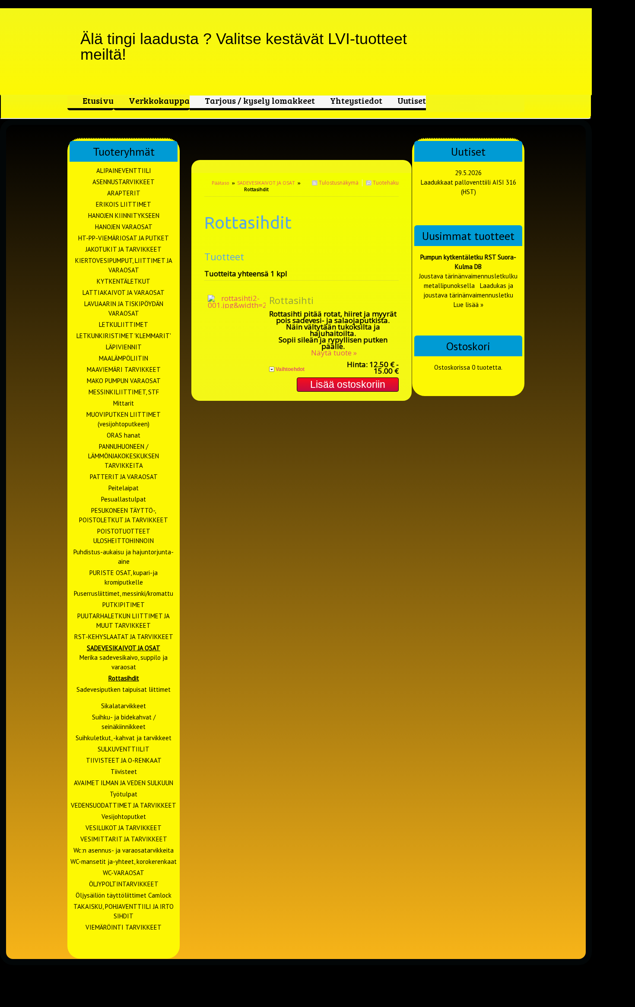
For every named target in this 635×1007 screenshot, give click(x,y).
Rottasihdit (123, 678)
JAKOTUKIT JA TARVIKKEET (124, 249)
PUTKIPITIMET (123, 605)
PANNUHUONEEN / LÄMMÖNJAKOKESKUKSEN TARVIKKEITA (123, 456)
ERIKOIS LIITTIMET (123, 204)
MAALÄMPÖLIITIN (123, 358)
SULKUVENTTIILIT (123, 749)
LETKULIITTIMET (123, 324)
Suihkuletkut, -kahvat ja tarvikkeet (123, 738)
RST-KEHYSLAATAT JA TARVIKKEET (123, 637)
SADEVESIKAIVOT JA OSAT (266, 182)
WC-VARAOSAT (123, 873)
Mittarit (123, 403)
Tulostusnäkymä (338, 182)
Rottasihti (291, 300)
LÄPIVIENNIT (124, 347)
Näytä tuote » (334, 353)
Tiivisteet (124, 771)
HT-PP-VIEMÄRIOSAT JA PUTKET (123, 238)
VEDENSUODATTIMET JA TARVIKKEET (123, 805)
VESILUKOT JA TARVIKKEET (124, 828)
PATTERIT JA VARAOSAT (124, 477)
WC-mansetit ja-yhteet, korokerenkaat (123, 861)
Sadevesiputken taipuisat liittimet (123, 689)
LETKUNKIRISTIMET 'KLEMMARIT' (123, 336)
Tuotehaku (385, 182)
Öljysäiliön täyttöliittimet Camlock (123, 895)
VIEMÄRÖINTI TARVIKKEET (124, 927)
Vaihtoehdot (290, 369)
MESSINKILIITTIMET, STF (124, 392)
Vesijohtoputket (124, 816)
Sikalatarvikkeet (123, 706)
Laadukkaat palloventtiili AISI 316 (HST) (468, 187)
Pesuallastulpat (123, 499)
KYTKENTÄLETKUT (123, 281)
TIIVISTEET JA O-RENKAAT (124, 760)
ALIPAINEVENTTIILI (123, 170)
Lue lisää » (468, 305)
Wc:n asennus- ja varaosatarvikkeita (123, 850)
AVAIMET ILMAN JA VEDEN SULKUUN (123, 783)
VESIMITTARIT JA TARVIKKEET (123, 839)
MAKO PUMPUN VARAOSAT (124, 381)
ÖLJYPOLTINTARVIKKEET (124, 884)
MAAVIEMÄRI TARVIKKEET (124, 369)
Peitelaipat (123, 488)
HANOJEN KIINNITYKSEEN (123, 215)
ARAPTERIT (123, 193)
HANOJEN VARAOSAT (123, 227)
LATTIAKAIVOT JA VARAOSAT (124, 292)
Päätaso (220, 182)
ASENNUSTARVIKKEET (123, 182)
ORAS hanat (123, 435)
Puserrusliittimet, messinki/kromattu (123, 593)
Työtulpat (123, 794)
